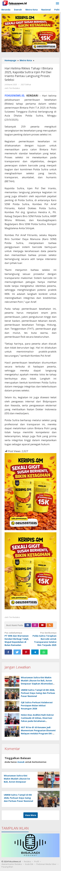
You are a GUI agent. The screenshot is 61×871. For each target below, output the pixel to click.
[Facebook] (27, 625)
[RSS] (49, 625)
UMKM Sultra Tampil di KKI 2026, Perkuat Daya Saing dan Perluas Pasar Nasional (38, 693)
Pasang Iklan (7, 866)
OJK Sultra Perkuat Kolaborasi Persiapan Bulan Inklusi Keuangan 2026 (37, 705)
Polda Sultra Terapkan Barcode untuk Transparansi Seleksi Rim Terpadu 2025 (44, 638)
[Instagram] (35, 625)
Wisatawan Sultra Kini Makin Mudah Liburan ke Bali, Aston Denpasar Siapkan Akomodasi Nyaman (17, 781)
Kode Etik (29, 864)
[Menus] (57, 3)
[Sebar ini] (8, 652)
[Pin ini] (26, 652)
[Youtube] (42, 625)
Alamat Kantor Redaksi (11, 864)
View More (30, 815)
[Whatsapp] (44, 652)
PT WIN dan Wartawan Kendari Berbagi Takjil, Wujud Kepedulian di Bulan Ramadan (17, 638)
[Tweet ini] (17, 652)
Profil (36, 861)
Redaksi (27, 861)
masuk (21, 762)
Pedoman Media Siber (46, 864)
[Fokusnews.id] (14, 2)
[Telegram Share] (35, 652)
